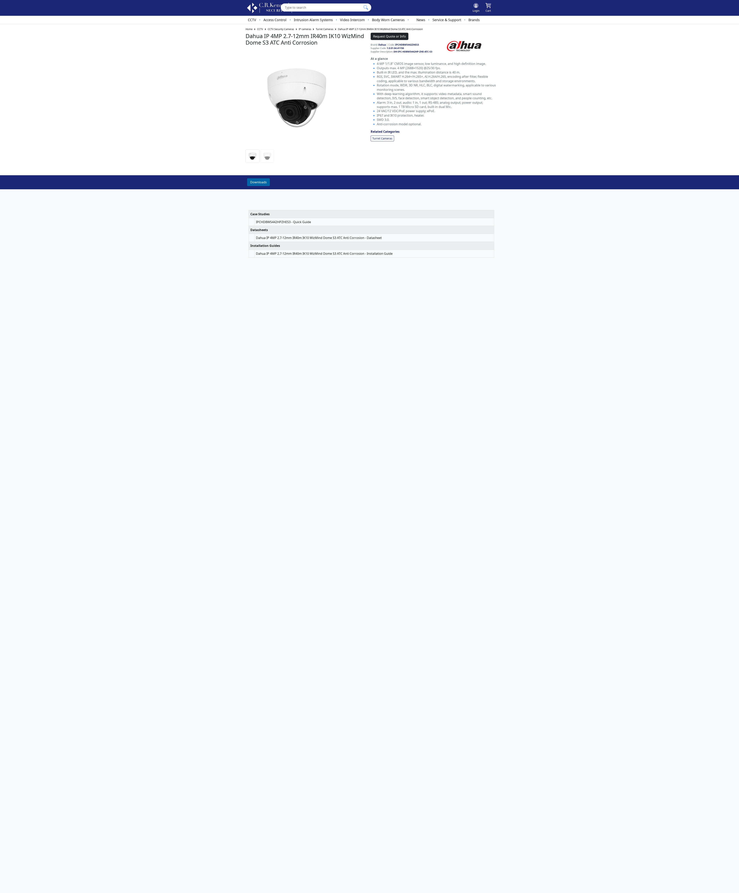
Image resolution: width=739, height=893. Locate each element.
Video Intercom (352, 20)
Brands (474, 20)
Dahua (382, 44)
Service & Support (446, 20)
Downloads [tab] (258, 182)
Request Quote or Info (389, 36)
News (420, 20)
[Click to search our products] (365, 7)
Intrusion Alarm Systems (313, 20)
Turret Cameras (324, 29)
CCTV (252, 20)
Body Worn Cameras (388, 20)
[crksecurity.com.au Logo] (269, 8)
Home (249, 29)
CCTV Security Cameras (281, 29)
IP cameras (305, 29)
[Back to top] (734, 888)
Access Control (275, 20)
